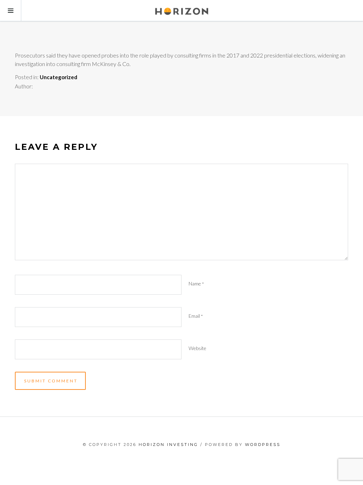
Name (196, 283)
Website (197, 348)
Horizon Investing (168, 444)
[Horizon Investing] (181, 10)
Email (196, 316)
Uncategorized (58, 77)
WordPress (262, 444)
